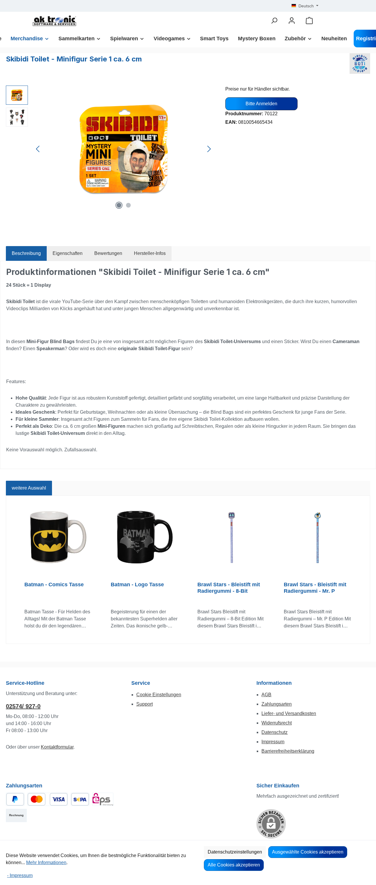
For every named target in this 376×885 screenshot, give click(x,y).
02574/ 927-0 (23, 706)
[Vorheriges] (38, 148)
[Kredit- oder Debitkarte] (47, 799)
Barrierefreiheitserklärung (287, 751)
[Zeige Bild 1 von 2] (119, 205)
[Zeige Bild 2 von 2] (128, 205)
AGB (266, 694)
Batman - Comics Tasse (54, 584)
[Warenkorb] (309, 21)
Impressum (272, 741)
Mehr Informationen (46, 862)
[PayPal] (15, 799)
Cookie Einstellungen (158, 694)
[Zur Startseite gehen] (54, 20)
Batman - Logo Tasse (137, 584)
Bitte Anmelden (261, 103)
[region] (109, 149)
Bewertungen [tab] (108, 253)
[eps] (102, 799)
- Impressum (20, 875)
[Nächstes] (208, 148)
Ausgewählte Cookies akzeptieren (307, 851)
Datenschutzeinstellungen (235, 851)
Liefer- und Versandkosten (288, 713)
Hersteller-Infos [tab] (150, 253)
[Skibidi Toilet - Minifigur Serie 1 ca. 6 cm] (123, 149)
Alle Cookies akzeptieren (234, 864)
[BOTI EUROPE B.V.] (360, 63)
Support (144, 704)
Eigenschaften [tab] (68, 253)
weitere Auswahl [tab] (29, 487)
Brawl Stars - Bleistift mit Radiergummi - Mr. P (315, 588)
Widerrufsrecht (276, 722)
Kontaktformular (57, 746)
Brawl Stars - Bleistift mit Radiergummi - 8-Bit (228, 588)
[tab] (26, 253)
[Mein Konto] (291, 21)
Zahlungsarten (276, 704)
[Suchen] (274, 21)
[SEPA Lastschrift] (80, 799)
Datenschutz (274, 732)
